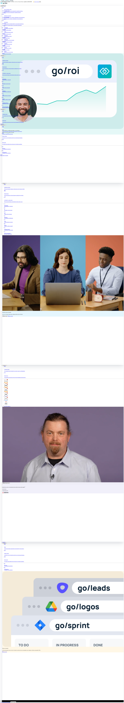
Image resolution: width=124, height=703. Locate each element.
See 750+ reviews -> (7, 406)
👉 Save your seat (36, 1)
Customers (4, 365)
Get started (8, 702)
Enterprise (3, 542)
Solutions (4, 183)
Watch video (5, 316)
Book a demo (11, 316)
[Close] (40, 1)
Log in (1, 154)
